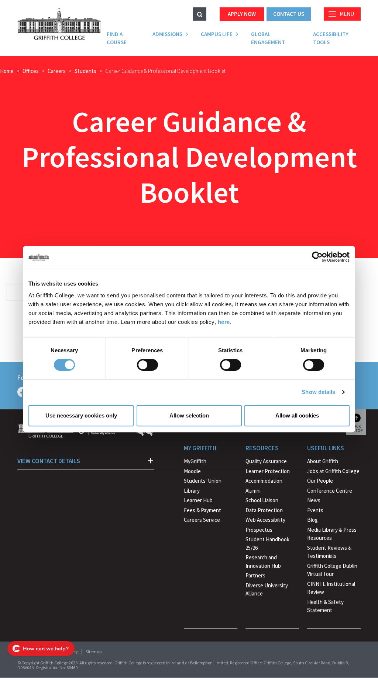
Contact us (288, 13)
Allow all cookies (297, 415)
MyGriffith (195, 461)
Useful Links (325, 448)
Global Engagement (268, 38)
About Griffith (322, 461)
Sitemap (94, 651)
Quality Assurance (266, 461)
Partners (255, 575)
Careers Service (202, 519)
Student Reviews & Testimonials (329, 552)
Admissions (167, 34)
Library (192, 490)
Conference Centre (329, 490)
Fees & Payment (202, 510)
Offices (31, 70)
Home (7, 70)
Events (315, 510)
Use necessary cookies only (81, 415)
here (224, 322)
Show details (318, 392)
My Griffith (200, 448)
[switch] (147, 365)
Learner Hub (198, 500)
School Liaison (261, 500)
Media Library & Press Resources (332, 534)
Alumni (253, 490)
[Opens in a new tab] (22, 392)
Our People (320, 480)
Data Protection (264, 510)
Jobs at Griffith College (333, 471)
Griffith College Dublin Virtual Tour (332, 570)
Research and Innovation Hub (263, 561)
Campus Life (217, 34)
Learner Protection (267, 471)
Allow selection (189, 415)
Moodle (192, 471)
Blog (312, 519)
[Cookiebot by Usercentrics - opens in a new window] (317, 256)
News (313, 500)
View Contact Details (48, 461)
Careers (57, 70)
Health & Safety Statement (325, 606)
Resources (262, 448)
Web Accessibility (265, 519)
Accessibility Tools (330, 38)
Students (85, 70)
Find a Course (117, 38)
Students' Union (202, 480)
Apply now (242, 13)
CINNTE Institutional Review (331, 588)
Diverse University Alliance (266, 589)
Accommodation (263, 480)
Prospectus (258, 529)
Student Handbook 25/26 (267, 543)
